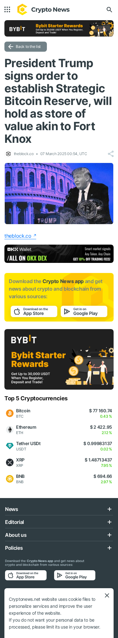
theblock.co (17, 236)
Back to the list (28, 46)
